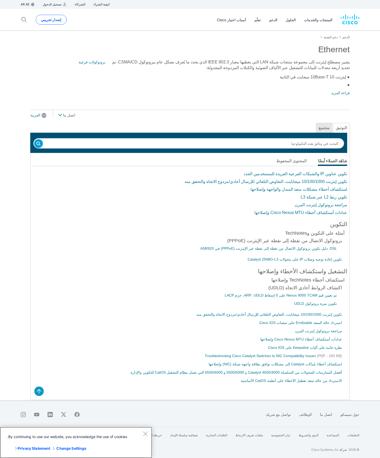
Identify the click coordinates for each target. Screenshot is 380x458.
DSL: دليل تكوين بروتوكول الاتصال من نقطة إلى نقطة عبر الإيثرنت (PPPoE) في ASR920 (268, 248)
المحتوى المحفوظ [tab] (291, 161)
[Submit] (38, 144)
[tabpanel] (190, 193)
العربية (35, 115)
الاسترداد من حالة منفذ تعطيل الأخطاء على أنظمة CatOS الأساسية (291, 381)
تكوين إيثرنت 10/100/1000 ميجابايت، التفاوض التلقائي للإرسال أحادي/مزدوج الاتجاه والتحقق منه (266, 181)
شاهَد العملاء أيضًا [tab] (332, 161)
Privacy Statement (34, 448)
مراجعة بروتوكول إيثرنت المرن (321, 205)
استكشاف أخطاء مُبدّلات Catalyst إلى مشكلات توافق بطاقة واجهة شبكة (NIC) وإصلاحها (275, 364)
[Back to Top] (39, 391)
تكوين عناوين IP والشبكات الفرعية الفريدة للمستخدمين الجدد (295, 174)
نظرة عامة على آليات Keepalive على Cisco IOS (305, 347)
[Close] (145, 433)
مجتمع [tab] (324, 127)
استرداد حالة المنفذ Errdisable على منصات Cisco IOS (300, 323)
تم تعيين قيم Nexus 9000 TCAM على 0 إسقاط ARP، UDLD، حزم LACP (281, 295)
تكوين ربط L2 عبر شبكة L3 (324, 197)
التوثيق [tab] (341, 127)
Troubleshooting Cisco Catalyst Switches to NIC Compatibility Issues (261, 356)
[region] (76, 442)
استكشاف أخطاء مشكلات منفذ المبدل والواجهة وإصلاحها (298, 189)
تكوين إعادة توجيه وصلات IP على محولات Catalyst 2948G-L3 (295, 259)
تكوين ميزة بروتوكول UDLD (315, 303)
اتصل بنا (68, 115)
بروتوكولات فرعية (92, 62)
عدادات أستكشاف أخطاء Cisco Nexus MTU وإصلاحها (300, 212)
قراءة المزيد (340, 93)
